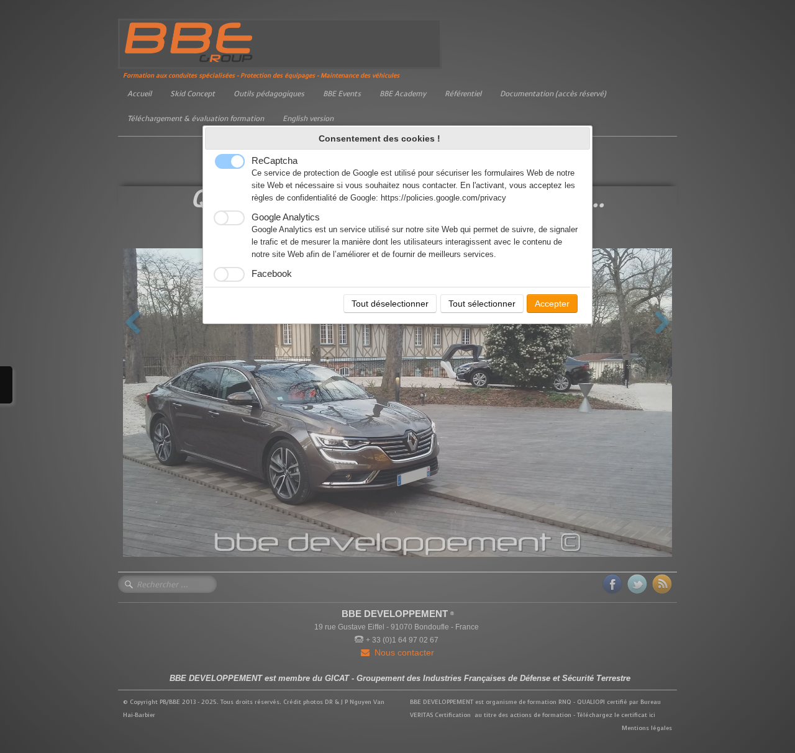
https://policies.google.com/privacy (443, 198)
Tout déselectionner (390, 304)
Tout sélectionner (482, 304)
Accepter (552, 304)
